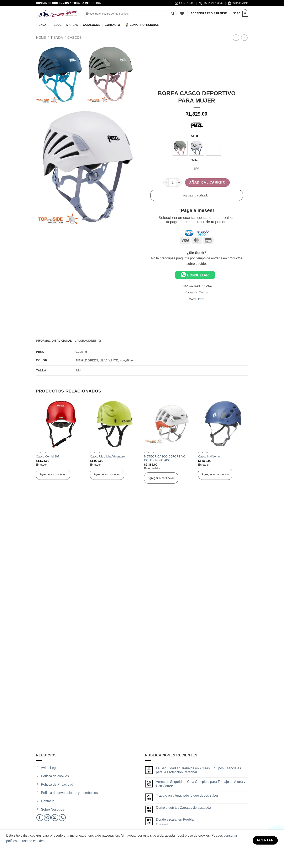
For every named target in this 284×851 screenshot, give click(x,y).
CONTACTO (112, 24)
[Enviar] (172, 13)
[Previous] (36, 572)
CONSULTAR (197, 275)
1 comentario (166, 824)
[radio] (180, 148)
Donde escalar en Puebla (175, 819)
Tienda (57, 37)
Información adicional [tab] (54, 340)
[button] (240, 14)
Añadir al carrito (207, 182)
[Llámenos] (62, 817)
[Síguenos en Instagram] (47, 817)
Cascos (74, 37)
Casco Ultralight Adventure (107, 456)
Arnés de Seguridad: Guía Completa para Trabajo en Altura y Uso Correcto (200, 783)
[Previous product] (244, 37)
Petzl (201, 299)
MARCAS (72, 24)
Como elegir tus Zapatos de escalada (183, 807)
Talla (194, 160)
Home (41, 37)
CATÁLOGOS (91, 24)
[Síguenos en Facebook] (39, 817)
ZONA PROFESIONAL (144, 24)
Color (194, 135)
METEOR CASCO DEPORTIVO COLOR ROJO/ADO (164, 458)
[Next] (248, 572)
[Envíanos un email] (54, 817)
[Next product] (236, 37)
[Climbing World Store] (57, 13)
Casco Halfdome (209, 456)
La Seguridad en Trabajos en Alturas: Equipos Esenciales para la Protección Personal (198, 770)
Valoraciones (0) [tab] (88, 340)
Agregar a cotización (196, 195)
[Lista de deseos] (182, 13)
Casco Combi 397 (47, 456)
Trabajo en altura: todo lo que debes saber (187, 795)
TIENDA (41, 24)
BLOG (58, 24)
